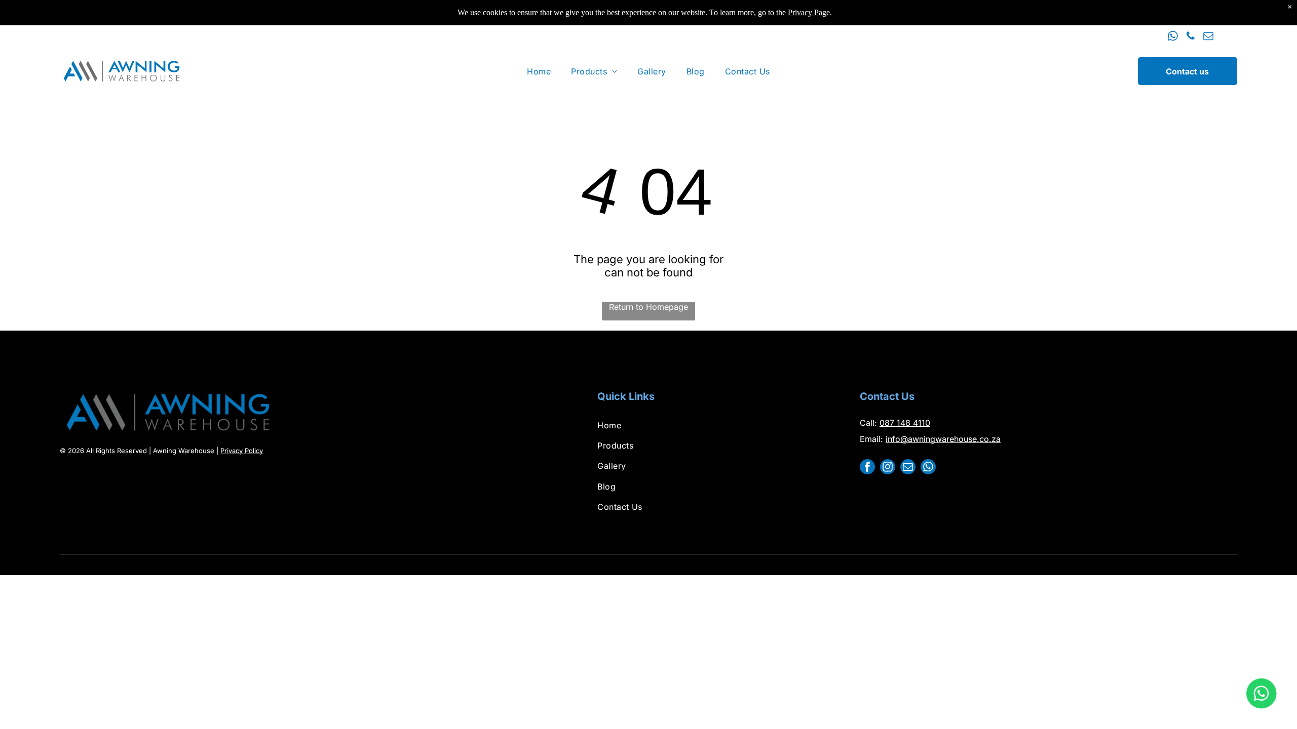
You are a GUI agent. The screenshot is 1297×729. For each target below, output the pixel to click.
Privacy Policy (241, 451)
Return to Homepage (648, 307)
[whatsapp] (1172, 37)
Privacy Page (809, 12)
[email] (1208, 37)
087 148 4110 (905, 423)
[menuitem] (539, 70)
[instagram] (887, 468)
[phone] (1190, 37)
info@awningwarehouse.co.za (943, 439)
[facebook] (867, 468)
